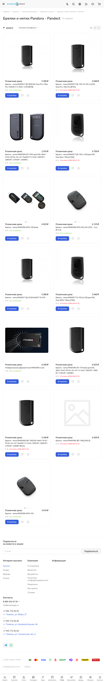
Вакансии (32, 570)
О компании (33, 566)
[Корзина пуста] (99, 4)
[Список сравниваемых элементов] (86, 4)
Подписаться (91, 551)
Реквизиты (33, 584)
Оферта (27, 666)
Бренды (6, 574)
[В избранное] (22, 95)
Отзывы (31, 592)
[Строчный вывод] (95, 28)
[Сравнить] (28, 95)
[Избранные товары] (93, 4)
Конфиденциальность (11, 666)
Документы (33, 574)
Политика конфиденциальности (38, 579)
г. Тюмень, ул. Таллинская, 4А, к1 (20, 634)
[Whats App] (11, 645)
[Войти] (80, 4)
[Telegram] (5, 645)
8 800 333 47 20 (10, 601)
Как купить (33, 588)
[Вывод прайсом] (99, 28)
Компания (33, 560)
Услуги (6, 578)
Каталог (6, 566)
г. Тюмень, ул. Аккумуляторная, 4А (21, 624)
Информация (59, 560)
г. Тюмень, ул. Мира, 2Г (15, 614)
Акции (6, 570)
